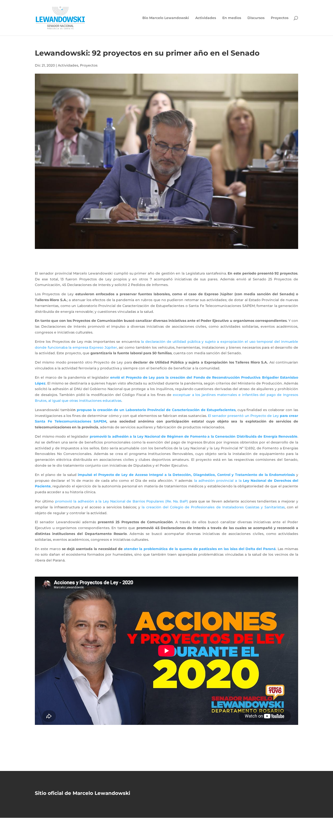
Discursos (255, 18)
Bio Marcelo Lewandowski (165, 18)
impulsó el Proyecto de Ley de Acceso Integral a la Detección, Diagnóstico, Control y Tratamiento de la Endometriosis (186, 475)
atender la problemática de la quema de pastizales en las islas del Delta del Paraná (200, 549)
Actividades (205, 18)
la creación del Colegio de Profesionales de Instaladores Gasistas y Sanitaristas (213, 507)
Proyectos (279, 18)
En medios (231, 18)
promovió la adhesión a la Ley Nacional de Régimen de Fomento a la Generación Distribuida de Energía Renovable (194, 436)
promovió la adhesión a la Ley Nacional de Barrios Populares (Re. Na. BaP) (121, 501)
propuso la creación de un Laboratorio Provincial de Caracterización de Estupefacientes (156, 410)
